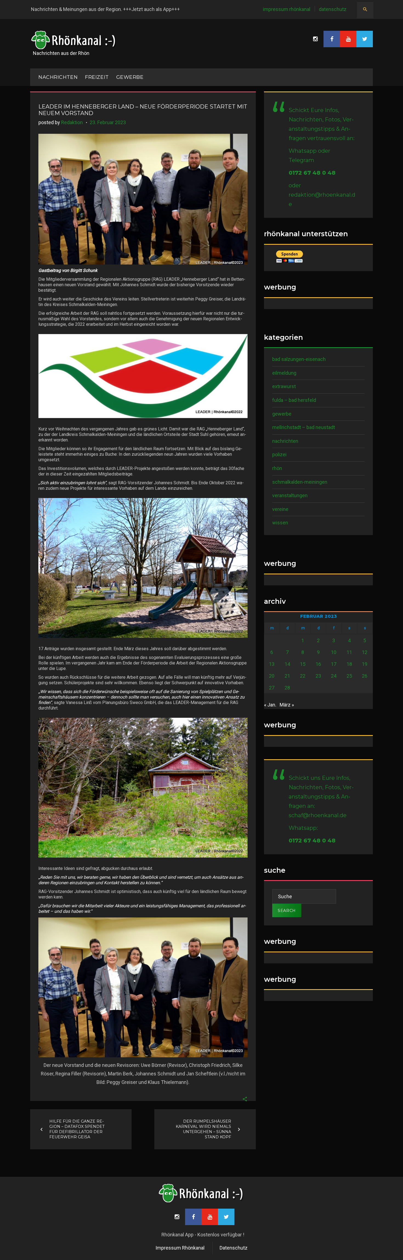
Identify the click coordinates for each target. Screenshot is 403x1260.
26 (364, 676)
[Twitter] (364, 39)
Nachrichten (285, 441)
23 (318, 676)
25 (349, 676)
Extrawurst (284, 386)
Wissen (280, 522)
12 (364, 652)
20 (271, 676)
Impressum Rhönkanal (286, 9)
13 (271, 664)
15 (302, 664)
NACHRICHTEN (58, 77)
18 (349, 664)
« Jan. (270, 705)
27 (271, 688)
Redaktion (72, 122)
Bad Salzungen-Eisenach (299, 359)
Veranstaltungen (290, 495)
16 (318, 664)
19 (364, 664)
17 (333, 664)
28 (287, 688)
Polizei (279, 454)
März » (287, 705)
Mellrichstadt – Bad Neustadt (303, 427)
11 (349, 652)
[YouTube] (348, 39)
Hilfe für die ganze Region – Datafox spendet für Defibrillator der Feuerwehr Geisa (76, 1129)
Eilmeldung (284, 373)
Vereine (280, 509)
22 (302, 676)
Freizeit (97, 77)
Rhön (277, 468)
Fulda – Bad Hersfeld (294, 400)
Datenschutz (333, 9)
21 (287, 676)
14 (287, 664)
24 (333, 676)
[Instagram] (315, 39)
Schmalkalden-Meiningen (299, 482)
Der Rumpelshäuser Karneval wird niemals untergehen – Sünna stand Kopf (203, 1129)
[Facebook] (331, 39)
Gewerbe (130, 77)
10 (333, 652)
